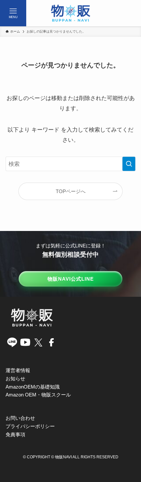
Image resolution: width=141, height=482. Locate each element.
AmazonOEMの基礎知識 (33, 387)
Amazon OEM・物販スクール (38, 394)
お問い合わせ (20, 418)
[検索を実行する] (128, 164)
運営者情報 (18, 370)
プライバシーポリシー (30, 426)
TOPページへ (71, 191)
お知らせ (15, 378)
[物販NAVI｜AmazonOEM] (70, 13)
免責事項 (15, 434)
